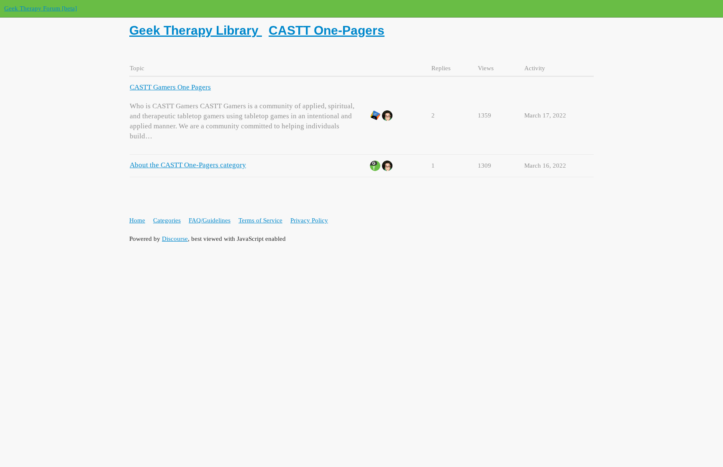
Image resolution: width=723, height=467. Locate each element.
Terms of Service (260, 220)
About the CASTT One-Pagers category (188, 165)
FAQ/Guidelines (210, 220)
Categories (167, 220)
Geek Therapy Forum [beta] (40, 8)
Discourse (175, 238)
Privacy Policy (309, 220)
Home (137, 220)
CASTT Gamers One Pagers (170, 87)
